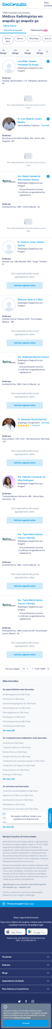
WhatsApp (34, 38)
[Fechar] (3, 813)
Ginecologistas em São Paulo (16, 712)
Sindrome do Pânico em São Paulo (18, 795)
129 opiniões (35, 426)
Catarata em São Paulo (13, 743)
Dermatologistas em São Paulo (17, 708)
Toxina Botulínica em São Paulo (17, 747)
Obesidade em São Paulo (14, 804)
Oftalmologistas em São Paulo (16, 694)
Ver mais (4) (8, 827)
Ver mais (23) (9, 779)
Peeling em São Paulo (12, 774)
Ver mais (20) (9, 730)
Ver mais (45, 125)
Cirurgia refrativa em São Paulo (16, 756)
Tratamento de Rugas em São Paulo (19, 765)
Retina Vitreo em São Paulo (15, 752)
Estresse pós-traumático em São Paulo (20, 809)
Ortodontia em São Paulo (14, 726)
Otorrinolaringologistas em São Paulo (19, 703)
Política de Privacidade (22, 1018)
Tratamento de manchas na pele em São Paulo (24, 761)
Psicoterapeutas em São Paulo (17, 721)
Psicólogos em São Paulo (14, 717)
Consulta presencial (13, 30)
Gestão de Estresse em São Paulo (18, 800)
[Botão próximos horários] (47, 52)
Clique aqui (20, 904)
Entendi (26, 1023)
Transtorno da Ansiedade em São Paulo (20, 791)
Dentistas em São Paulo (13, 699)
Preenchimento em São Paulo (16, 770)
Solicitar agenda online (24, 285)
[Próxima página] (48, 669)
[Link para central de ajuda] (4, 903)
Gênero (20, 38)
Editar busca (9, 25)
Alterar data (8, 39)
